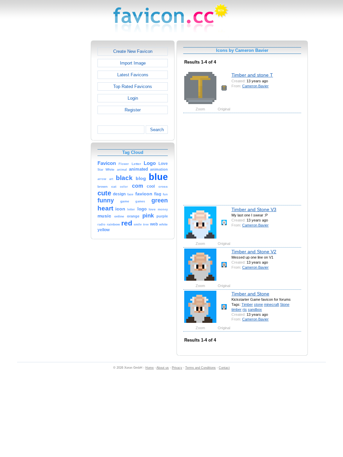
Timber (247, 304)
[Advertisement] (62, 140)
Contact (224, 367)
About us (162, 367)
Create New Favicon (132, 51)
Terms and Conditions (200, 367)
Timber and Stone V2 (253, 251)
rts (245, 309)
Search (157, 129)
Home (149, 367)
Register (133, 109)
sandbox (255, 309)
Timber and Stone (250, 293)
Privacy (177, 367)
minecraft (271, 304)
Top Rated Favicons (132, 86)
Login (133, 98)
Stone (284, 304)
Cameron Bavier (255, 86)
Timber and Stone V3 (253, 209)
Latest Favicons (132, 74)
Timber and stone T (252, 75)
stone (258, 304)
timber (236, 309)
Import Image (133, 63)
